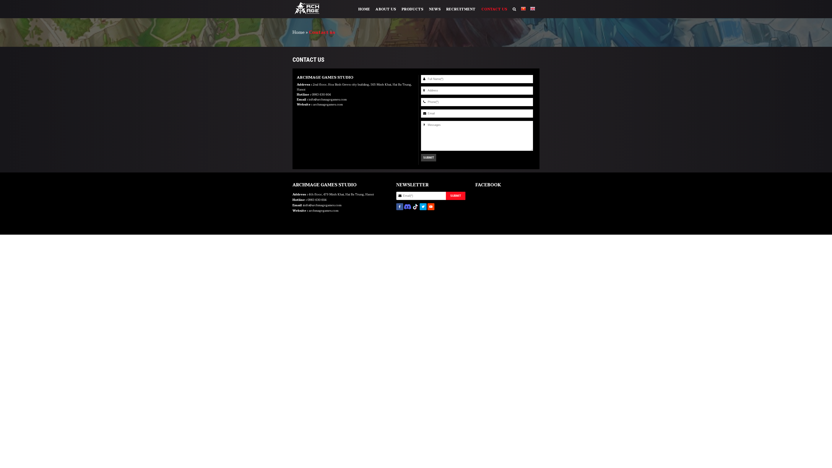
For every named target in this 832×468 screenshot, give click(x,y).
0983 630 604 (321, 94)
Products (413, 9)
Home (364, 9)
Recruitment (461, 9)
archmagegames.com (328, 104)
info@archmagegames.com (328, 99)
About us (385, 9)
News (435, 9)
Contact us (494, 9)
